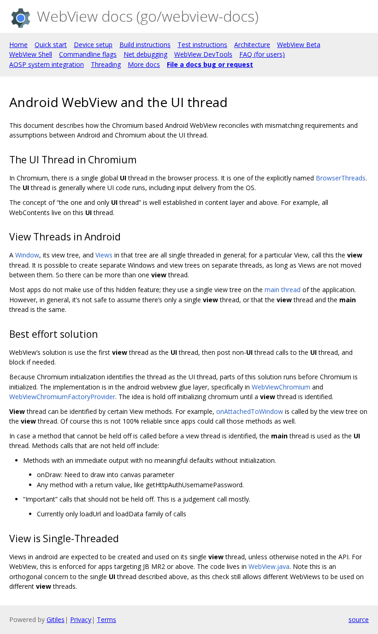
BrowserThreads (341, 177)
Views (103, 255)
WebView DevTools (203, 54)
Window (27, 255)
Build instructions (145, 44)
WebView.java (268, 566)
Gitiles (56, 619)
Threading (106, 64)
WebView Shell (30, 54)
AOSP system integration (46, 64)
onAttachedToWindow (249, 411)
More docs (144, 64)
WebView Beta (298, 44)
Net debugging (145, 54)
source (358, 619)
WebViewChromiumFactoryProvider (62, 396)
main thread (283, 289)
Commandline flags (88, 54)
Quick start (51, 44)
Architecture (252, 44)
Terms (106, 619)
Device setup (93, 44)
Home (18, 44)
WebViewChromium (281, 387)
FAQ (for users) (262, 54)
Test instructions (202, 44)
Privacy (80, 619)
